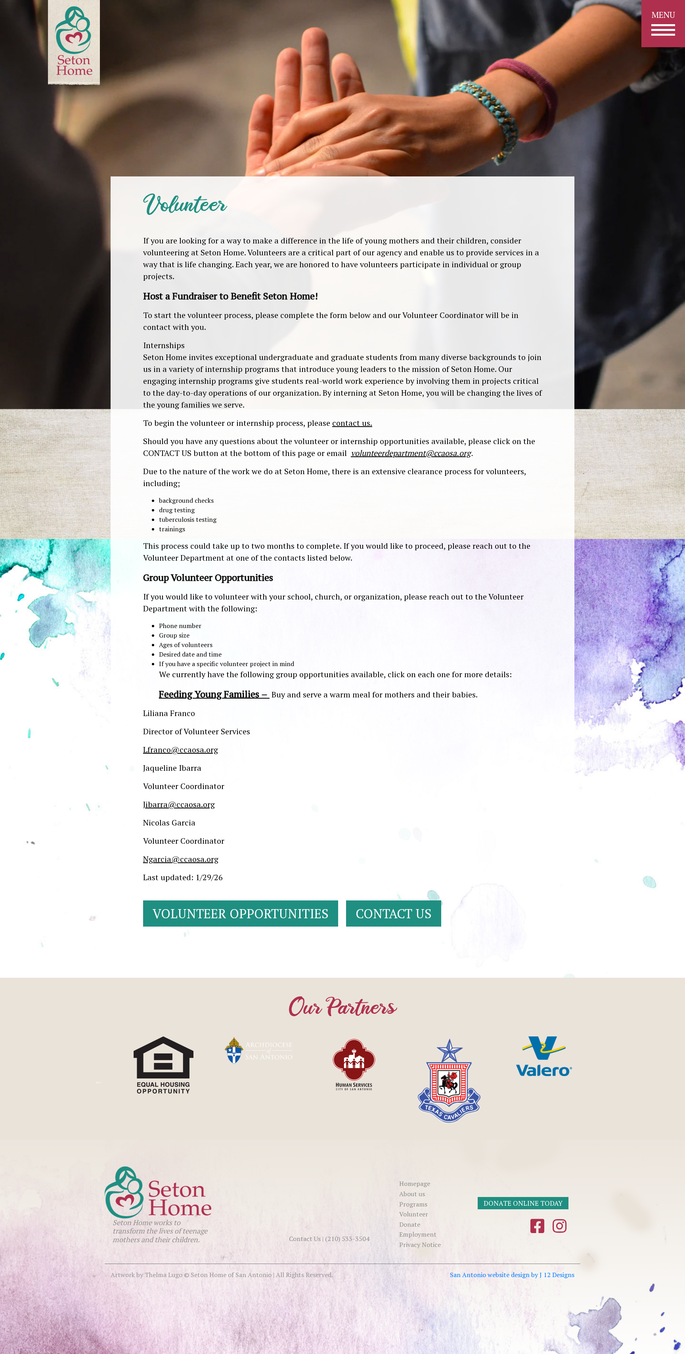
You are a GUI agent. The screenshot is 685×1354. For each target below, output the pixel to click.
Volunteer (413, 1214)
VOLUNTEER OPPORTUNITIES (241, 913)
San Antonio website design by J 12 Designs (512, 1274)
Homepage (414, 1183)
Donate (409, 1224)
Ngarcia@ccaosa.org (180, 859)
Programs (413, 1204)
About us (412, 1193)
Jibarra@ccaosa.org (179, 804)
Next (576, 1081)
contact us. (352, 422)
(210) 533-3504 (347, 1238)
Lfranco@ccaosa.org (180, 749)
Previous (99, 1081)
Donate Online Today (523, 1203)
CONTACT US (394, 913)
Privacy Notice (420, 1244)
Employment (417, 1234)
